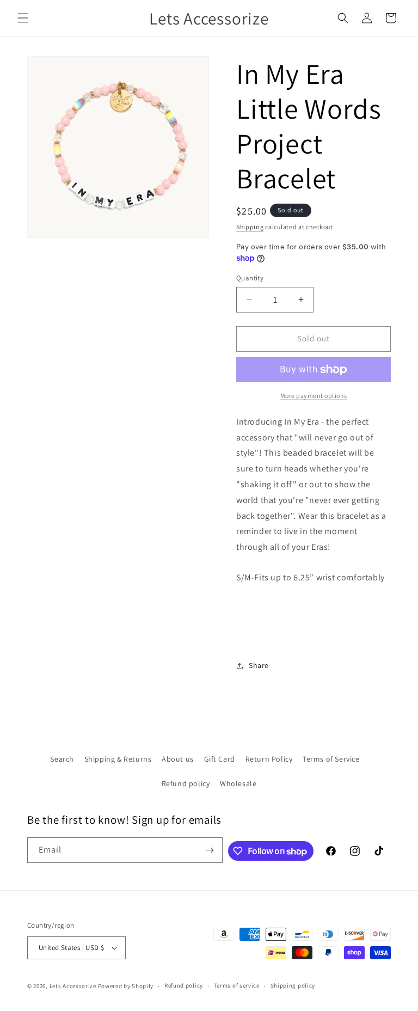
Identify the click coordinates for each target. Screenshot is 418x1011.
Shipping (250, 227)
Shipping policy (293, 985)
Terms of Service (331, 759)
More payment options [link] (313, 395)
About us (178, 759)
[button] (23, 18)
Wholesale (238, 783)
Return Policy (269, 759)
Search (62, 759)
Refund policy (186, 783)
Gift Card (219, 759)
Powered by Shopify (126, 986)
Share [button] (259, 665)
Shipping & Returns (118, 759)
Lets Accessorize (73, 986)
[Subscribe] (210, 850)
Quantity (249, 278)
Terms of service (237, 985)
